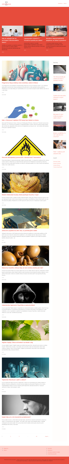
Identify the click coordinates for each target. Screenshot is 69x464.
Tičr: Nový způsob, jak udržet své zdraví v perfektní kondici (59, 78)
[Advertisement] (34, 17)
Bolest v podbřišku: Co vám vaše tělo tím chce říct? (59, 134)
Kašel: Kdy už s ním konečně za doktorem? (16, 417)
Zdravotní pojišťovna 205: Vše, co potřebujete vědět (19, 230)
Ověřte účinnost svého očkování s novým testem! (59, 97)
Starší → (47, 436)
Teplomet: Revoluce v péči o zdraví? (14, 380)
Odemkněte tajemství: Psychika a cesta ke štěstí (18, 305)
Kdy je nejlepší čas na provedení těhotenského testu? (10, 40)
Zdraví (65, 3)
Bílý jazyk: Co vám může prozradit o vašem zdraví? (58, 116)
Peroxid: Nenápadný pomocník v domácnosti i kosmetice (21, 157)
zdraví (25, 50)
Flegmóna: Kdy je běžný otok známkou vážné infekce (20, 83)
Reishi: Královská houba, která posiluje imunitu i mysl (20, 195)
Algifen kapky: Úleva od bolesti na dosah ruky (17, 342)
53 (36, 436)
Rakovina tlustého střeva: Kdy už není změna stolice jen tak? (22, 268)
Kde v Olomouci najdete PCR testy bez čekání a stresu (20, 120)
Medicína (60, 3)
